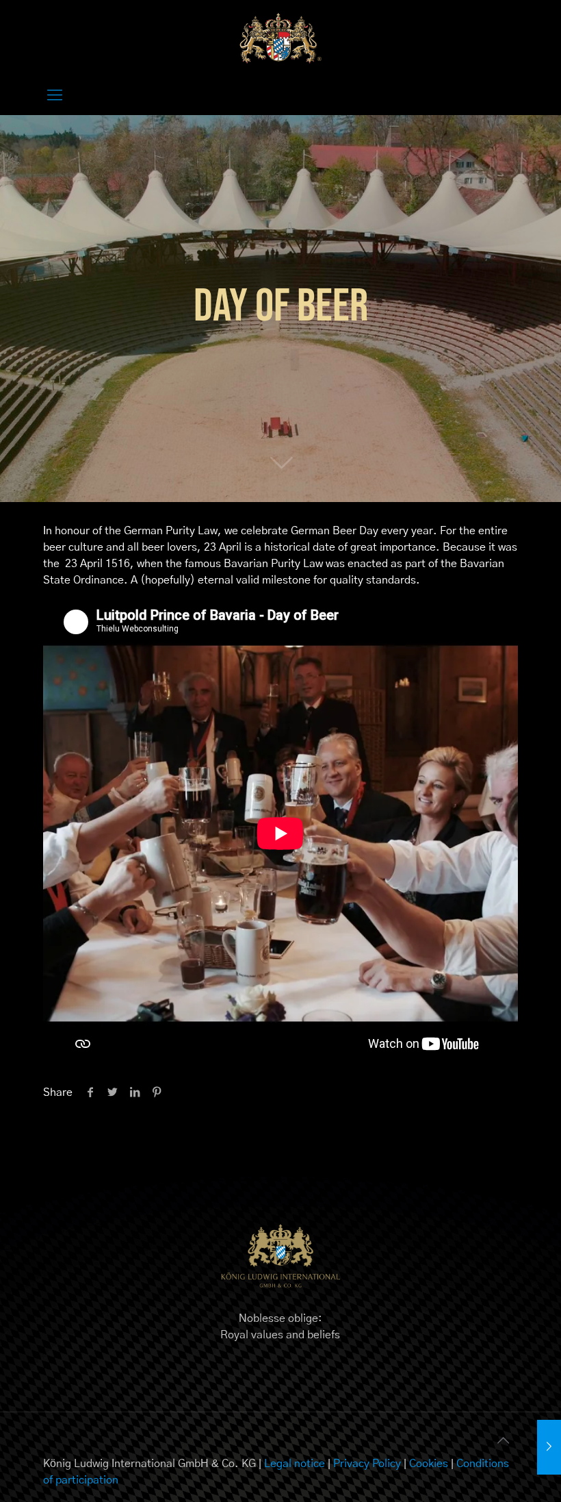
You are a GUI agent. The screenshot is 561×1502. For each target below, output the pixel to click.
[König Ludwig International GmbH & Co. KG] (280, 37)
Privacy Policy (367, 1463)
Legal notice (294, 1463)
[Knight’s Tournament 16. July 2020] (549, 1447)
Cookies (428, 1463)
